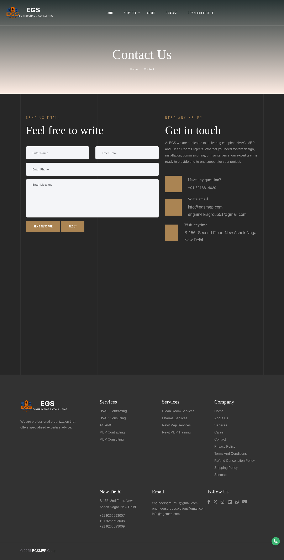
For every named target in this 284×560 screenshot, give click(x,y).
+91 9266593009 (112, 526)
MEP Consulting (112, 439)
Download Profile (201, 13)
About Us (221, 418)
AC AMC (106, 425)
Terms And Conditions (230, 453)
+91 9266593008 (112, 521)
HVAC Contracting (113, 411)
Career (219, 432)
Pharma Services (174, 418)
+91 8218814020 (202, 188)
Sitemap (220, 475)
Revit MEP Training (176, 432)
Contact (172, 13)
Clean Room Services (178, 411)
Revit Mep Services (176, 425)
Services (130, 13)
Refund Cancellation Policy (234, 460)
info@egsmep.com (166, 514)
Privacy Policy (224, 446)
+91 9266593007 (112, 515)
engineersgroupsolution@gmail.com (178, 508)
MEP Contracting (112, 432)
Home (110, 13)
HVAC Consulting (113, 418)
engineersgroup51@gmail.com (175, 503)
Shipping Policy (226, 467)
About (151, 13)
